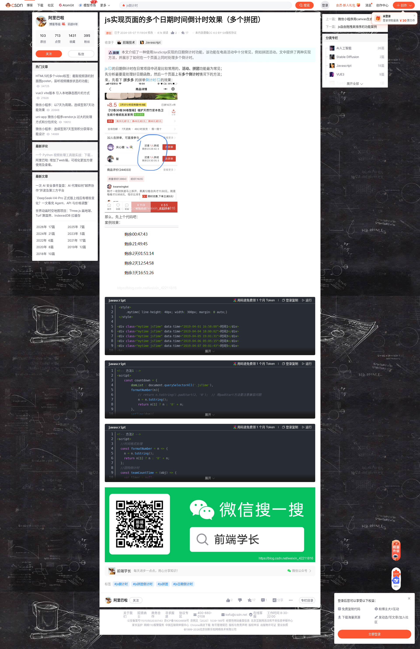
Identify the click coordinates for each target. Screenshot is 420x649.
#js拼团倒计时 (142, 584)
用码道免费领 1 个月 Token (256, 300)
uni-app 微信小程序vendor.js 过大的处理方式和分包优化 (64, 119)
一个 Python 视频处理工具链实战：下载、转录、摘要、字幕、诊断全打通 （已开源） (65, 155)
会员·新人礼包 (346, 5)
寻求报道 (169, 614)
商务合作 (156, 614)
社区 (51, 5)
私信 (81, 54)
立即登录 (374, 634)
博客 (30, 5)
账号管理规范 (220, 625)
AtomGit (68, 5)
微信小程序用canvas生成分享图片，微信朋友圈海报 (360, 19)
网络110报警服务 (154, 625)
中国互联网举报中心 (177, 625)
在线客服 (257, 614)
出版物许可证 (268, 625)
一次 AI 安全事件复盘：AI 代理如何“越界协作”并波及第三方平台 (65, 188)
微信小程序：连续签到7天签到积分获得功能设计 (64, 131)
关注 (136, 600)
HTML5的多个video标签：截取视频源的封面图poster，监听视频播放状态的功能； (65, 81)
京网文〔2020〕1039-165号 (207, 620)
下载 (40, 5)
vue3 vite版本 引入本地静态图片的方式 (63, 95)
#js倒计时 (121, 584)
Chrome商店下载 (200, 625)
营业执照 (282, 625)
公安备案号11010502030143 (145, 620)
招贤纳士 (142, 614)
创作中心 (382, 5)
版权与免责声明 (238, 625)
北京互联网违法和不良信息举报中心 (272, 620)
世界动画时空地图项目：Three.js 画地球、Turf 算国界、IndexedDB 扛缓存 (65, 213)
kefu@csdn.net (236, 614)
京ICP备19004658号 (176, 620)
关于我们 (128, 614)
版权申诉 (253, 625)
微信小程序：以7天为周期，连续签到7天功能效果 (65, 107)
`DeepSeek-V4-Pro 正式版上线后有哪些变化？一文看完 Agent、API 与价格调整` (65, 200)
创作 (404, 5)
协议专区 (183, 614)
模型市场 (90, 5)
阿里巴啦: (43, 160)
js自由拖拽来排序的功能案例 (357, 26)
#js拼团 (163, 584)
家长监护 (137, 625)
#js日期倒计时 (183, 584)
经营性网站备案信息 (238, 620)
